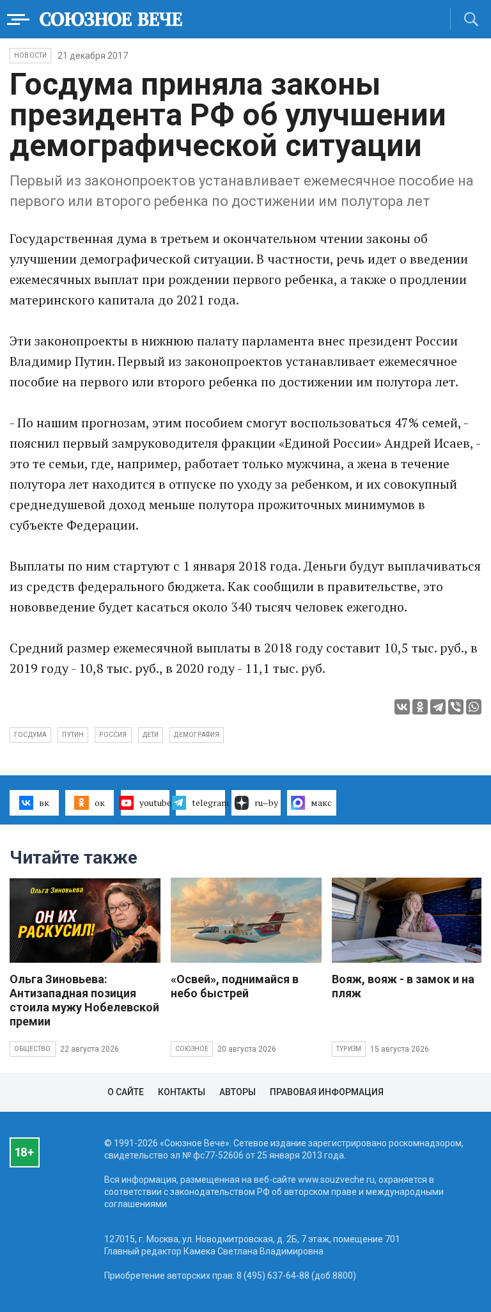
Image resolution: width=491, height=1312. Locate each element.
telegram (208, 802)
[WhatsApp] (473, 707)
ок (100, 802)
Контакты (181, 1092)
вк (44, 802)
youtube (154, 802)
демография (196, 734)
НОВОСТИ (30, 55)
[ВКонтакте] (402, 707)
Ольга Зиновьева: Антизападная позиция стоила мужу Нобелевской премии (84, 1000)
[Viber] (456, 707)
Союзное (191, 1048)
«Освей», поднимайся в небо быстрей (235, 986)
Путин (73, 734)
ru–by (266, 802)
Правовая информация (327, 1092)
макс (321, 802)
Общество (32, 1048)
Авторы (237, 1092)
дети (151, 734)
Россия (113, 734)
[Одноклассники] (420, 707)
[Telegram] (438, 707)
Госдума (30, 734)
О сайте (125, 1092)
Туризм (348, 1048)
